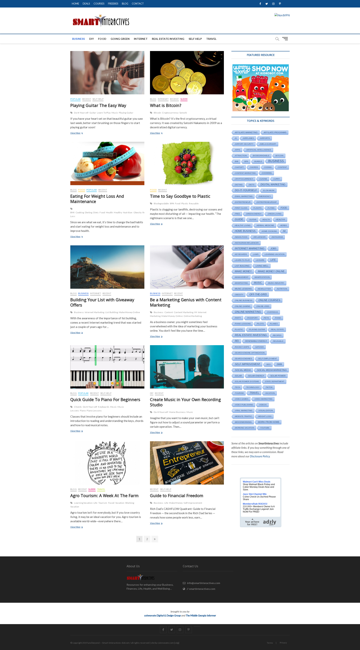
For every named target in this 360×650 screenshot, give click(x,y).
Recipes (277, 335)
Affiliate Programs (275, 132)
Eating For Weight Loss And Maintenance (97, 198)
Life (96, 502)
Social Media (243, 370)
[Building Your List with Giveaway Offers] (107, 267)
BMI (72, 212)
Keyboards (103, 406)
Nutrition (128, 212)
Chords (78, 406)
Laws (256, 254)
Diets (96, 212)
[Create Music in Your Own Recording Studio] (187, 366)
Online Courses (269, 300)
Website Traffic (243, 416)
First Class (241, 208)
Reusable (194, 203)
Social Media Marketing (272, 370)
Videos (263, 405)
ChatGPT (239, 167)
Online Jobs (262, 306)
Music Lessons (243, 289)
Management (241, 277)
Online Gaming (242, 306)
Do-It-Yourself (81, 112)
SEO (268, 364)
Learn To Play (104, 112)
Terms (270, 643)
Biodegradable (161, 203)
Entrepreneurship (267, 202)
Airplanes (248, 138)
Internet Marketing (94, 312)
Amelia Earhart (268, 144)
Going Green (120, 38)
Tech (237, 387)
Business (78, 38)
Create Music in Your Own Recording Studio (185, 402)
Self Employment (267, 359)
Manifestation (262, 277)
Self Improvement (193, 502)
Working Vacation (244, 428)
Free (237, 214)
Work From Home (268, 422)
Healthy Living (242, 225)
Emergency (265, 196)
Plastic (184, 203)
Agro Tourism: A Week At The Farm (104, 495)
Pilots (260, 324)
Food (102, 38)
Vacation (119, 502)
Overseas (272, 312)
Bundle (258, 161)
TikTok (269, 387)
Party (238, 318)
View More (78, 133)
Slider (184, 99)
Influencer (260, 237)
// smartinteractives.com (200, 588)
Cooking (80, 212)
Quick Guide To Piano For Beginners (105, 399)
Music (115, 112)
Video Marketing (263, 399)
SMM (279, 364)
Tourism (102, 502)
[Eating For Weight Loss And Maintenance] (107, 163)
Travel (211, 38)
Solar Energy (256, 376)
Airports (265, 138)
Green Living (274, 214)
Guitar (92, 112)
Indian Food (241, 237)
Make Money (176, 502)
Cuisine (263, 179)
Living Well (262, 266)
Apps (237, 150)
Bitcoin (157, 112)
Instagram (277, 237)
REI (237, 341)
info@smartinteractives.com (202, 583)
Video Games (241, 399)
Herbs (283, 225)
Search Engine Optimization (250, 353)
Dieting (88, 212)
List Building (111, 312)
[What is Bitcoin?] (187, 72)
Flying (271, 208)
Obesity (138, 212)
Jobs (273, 248)
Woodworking (243, 422)
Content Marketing (183, 312)
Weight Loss (265, 416)
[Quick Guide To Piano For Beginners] (107, 366)
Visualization (266, 411)
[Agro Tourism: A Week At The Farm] (107, 463)
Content (168, 312)
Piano (83, 410)
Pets (266, 318)
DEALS (86, 3)
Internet (141, 38)
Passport (252, 318)
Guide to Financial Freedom (176, 495)
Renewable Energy (256, 341)
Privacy (283, 642)
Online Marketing (193, 316)
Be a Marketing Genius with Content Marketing (185, 302)
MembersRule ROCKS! (255, 504)
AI (236, 138)
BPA (172, 203)
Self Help (195, 38)
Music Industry (276, 283)
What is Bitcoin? (165, 105)
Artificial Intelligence (258, 150)
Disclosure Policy (260, 456)
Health (109, 212)
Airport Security (244, 144)
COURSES (99, 3)
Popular (75, 99)
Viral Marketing (243, 411)
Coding (268, 167)
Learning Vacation (83, 502)
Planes (274, 324)
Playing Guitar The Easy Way (98, 105)
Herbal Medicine (265, 225)
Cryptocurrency (170, 112)
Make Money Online (129, 312)
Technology (253, 387)
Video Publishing (244, 405)
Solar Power (278, 376)
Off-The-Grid (258, 294)
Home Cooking (269, 231)
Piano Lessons (94, 410)
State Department (274, 381)
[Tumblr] (197, 626)
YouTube (264, 428)
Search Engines (243, 359)
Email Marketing (244, 196)
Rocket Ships (242, 347)
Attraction (241, 156)
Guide (239, 219)
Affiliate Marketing (246, 132)
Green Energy (254, 214)
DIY (91, 38)
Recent (86, 99)
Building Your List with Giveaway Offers (102, 302)
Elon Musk (268, 190)
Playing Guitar (126, 112)
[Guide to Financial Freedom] (187, 463)
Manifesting (241, 283)
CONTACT (138, 3)
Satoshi (183, 112)
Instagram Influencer (247, 243)
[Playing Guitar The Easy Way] (107, 72)
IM (195, 312)
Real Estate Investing (168, 38)
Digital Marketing (273, 184)
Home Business (177, 412)
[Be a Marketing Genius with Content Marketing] (187, 267)
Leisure (260, 260)
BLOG (125, 3)
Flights (258, 208)
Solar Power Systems (247, 381)
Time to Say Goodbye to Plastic (180, 196)
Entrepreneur (242, 202)
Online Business (243, 300)
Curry (276, 179)
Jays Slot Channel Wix (255, 494)
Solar (238, 376)
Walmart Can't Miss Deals (256, 481)
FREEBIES (113, 3)
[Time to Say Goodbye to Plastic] (187, 163)
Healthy (118, 212)
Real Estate (277, 329)
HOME (75, 3)
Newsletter (264, 289)
